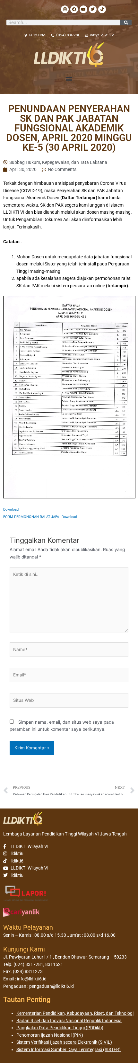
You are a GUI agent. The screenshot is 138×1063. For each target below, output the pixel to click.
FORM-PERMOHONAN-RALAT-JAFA (31, 517)
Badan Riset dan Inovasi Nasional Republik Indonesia (69, 1020)
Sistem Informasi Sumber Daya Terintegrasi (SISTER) (68, 1049)
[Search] (126, 22)
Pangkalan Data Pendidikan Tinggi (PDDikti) (59, 1027)
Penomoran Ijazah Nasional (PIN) (49, 1035)
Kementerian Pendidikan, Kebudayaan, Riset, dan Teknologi (75, 1013)
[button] (69, 79)
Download (11, 509)
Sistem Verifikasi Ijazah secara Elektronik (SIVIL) (64, 1042)
